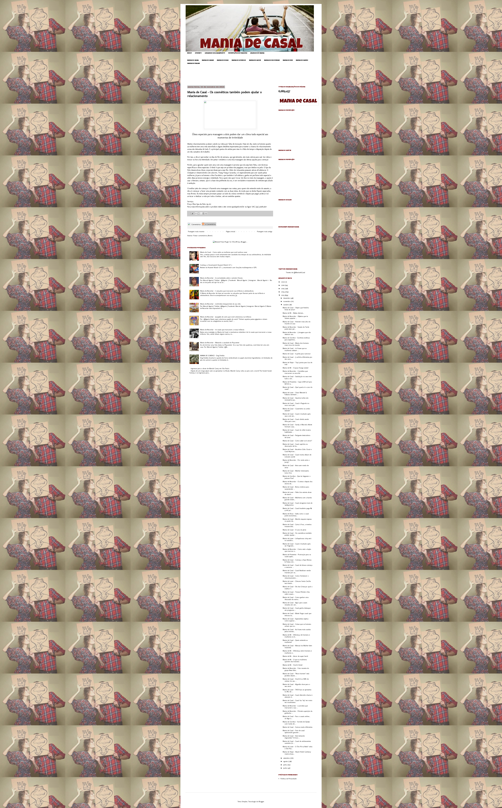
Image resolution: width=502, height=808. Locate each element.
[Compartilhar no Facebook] (203, 213)
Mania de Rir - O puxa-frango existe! (295, 368)
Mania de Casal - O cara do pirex (294, 530)
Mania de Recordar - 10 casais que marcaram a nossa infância (222, 330)
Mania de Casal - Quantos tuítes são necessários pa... (295, 399)
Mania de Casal (193, 60)
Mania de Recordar (272, 60)
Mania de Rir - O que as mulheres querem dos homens (295, 661)
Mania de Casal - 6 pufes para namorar (297, 354)
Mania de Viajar (193, 63)
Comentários (196, 224)
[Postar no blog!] (198, 213)
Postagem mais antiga (264, 231)
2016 (283, 285)
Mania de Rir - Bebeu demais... (293, 313)
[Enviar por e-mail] (196, 213)
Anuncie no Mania (257, 53)
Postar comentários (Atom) (202, 236)
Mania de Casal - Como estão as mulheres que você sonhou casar (223, 252)
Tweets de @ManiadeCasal (295, 272)
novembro (287, 301)
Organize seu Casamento (215, 53)
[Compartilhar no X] (201, 213)
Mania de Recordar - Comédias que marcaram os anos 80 (295, 372)
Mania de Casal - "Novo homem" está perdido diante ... (296, 675)
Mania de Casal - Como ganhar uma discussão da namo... (296, 598)
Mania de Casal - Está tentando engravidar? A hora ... (294, 737)
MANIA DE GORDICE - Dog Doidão (212, 356)
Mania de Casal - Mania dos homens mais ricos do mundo (296, 344)
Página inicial (230, 231)
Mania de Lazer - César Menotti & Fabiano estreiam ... (295, 394)
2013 (283, 295)
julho (285, 765)
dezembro (287, 298)
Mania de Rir (288, 60)
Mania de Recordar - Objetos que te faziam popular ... (295, 317)
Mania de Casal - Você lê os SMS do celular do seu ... (296, 680)
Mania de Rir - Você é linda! (293, 665)
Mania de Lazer (255, 60)
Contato (198, 53)
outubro (286, 305)
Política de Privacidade (288, 779)
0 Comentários (210, 224)
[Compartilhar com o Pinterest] (206, 213)
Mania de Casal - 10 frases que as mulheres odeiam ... (295, 349)
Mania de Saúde (302, 60)
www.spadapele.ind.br (235, 207)
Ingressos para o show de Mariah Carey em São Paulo (210, 368)
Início (189, 53)
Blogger (261, 802)
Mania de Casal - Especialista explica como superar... (295, 620)
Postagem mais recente (196, 231)
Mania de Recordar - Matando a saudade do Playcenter (219, 343)
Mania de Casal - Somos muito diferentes (297, 727)
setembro (286, 758)
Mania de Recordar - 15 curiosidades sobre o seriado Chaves (221, 278)
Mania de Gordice (239, 60)
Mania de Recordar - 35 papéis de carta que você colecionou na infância (225, 317)
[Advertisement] (253, 75)
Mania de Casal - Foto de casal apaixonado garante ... (294, 732)
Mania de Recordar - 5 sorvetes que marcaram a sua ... (295, 707)
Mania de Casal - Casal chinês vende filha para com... (296, 420)
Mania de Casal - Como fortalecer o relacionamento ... (296, 577)
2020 (283, 282)
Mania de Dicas (223, 60)
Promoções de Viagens (237, 53)
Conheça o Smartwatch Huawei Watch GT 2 (216, 265)
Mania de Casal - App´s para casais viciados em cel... (295, 604)
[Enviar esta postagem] (191, 213)
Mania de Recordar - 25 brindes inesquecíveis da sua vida (220, 304)
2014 (283, 292)
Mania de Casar (208, 60)
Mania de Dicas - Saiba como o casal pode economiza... (296, 515)
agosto (285, 761)
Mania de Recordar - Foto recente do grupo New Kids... (296, 669)
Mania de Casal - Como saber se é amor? (297, 441)
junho (285, 768)
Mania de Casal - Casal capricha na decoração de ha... (295, 445)
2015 (283, 289)
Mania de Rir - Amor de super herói (295, 656)
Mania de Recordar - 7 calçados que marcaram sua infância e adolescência (226, 291)
